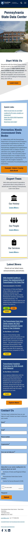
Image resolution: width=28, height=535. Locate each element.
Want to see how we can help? (13, 110)
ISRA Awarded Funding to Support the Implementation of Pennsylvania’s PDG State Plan (13, 280)
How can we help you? (8, 452)
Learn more (15, 83)
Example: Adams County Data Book (14, 169)
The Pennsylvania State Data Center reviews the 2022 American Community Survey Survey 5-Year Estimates (13, 324)
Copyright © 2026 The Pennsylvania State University (12, 521)
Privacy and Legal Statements (7, 526)
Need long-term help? (10, 122)
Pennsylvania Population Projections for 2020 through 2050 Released (13, 366)
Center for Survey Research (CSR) (13, 481)
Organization (5, 444)
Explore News (14, 403)
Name (3, 422)
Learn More (14, 208)
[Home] (14, 3)
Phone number (5, 437)
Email (2, 430)
